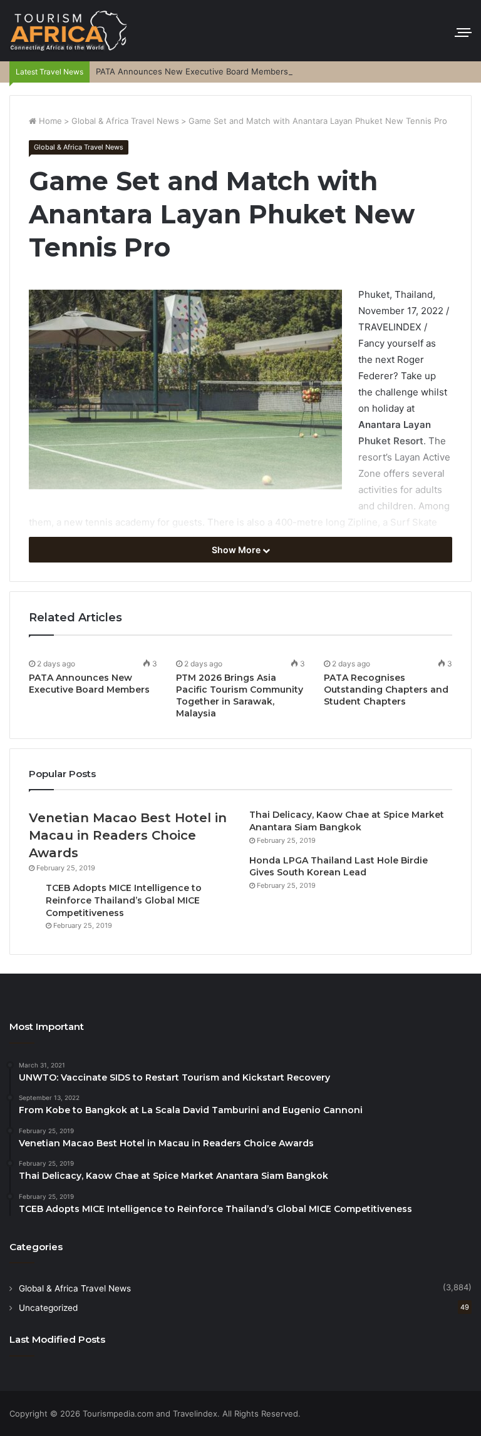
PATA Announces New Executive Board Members (192, 71)
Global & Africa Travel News (125, 121)
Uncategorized (48, 1308)
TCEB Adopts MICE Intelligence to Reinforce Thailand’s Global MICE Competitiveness (124, 900)
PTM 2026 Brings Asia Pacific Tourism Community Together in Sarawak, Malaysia (239, 695)
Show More (237, 549)
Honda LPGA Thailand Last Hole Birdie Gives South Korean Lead (338, 866)
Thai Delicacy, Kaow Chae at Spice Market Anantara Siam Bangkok (346, 821)
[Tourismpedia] (68, 30)
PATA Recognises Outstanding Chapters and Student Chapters (386, 689)
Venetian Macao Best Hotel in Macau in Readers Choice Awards (128, 835)
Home (49, 121)
